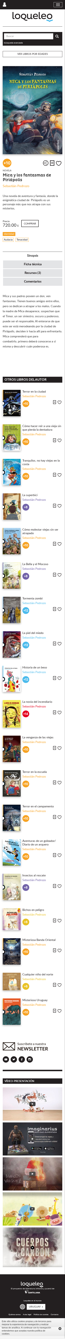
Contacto (54, 1314)
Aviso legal (27, 1314)
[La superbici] (12, 506)
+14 (25, 714)
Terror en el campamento (38, 806)
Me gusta (58, 163)
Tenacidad (22, 240)
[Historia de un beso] (12, 679)
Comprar (30, 224)
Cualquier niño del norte (37, 974)
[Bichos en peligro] (12, 919)
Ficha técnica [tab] (33, 264)
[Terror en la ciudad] (12, 403)
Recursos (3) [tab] (33, 272)
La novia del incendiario (37, 701)
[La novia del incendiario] (12, 713)
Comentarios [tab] (32, 281)
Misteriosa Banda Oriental (39, 940)
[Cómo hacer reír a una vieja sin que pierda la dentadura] (12, 437)
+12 (25, 611)
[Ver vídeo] (32, 1104)
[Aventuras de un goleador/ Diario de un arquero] (12, 852)
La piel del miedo (33, 633)
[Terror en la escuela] (12, 783)
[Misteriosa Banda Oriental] (12, 951)
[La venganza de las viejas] (12, 749)
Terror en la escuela (34, 772)
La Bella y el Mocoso (35, 564)
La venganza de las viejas (37, 737)
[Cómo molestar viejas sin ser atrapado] (12, 541)
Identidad (9, 234)
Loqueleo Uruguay (32, 17)
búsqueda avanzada (13, 43)
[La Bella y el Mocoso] (12, 575)
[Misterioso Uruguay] (12, 1011)
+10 (7, 163)
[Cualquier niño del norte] (12, 982)
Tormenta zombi (32, 598)
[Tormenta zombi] (12, 610)
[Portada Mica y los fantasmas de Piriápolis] (32, 110)
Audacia (8, 240)
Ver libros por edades (32, 54)
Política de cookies (41, 1314)
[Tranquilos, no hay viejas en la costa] (12, 472)
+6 (26, 922)
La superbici (30, 495)
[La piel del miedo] (12, 644)
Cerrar (59, 1328)
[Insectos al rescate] (12, 887)
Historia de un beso (34, 667)
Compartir (45, 163)
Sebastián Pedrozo (16, 186)
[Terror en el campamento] (12, 818)
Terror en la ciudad (34, 391)
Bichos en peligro (33, 910)
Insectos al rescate (34, 875)
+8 (26, 507)
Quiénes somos (14, 1314)
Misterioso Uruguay (34, 1000)
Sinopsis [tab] (32, 255)
